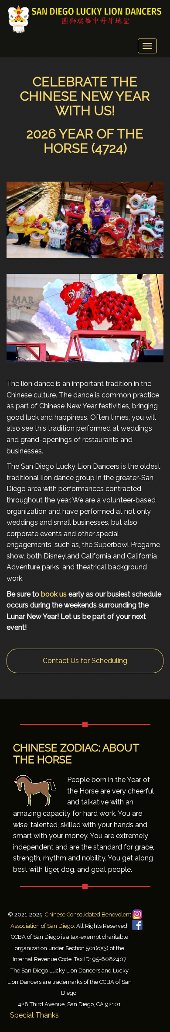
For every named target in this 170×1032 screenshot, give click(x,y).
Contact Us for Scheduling (85, 660)
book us (54, 594)
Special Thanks (34, 1015)
